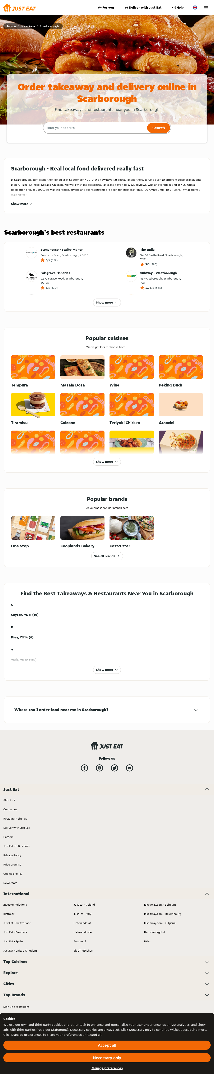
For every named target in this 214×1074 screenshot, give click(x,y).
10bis (147, 941)
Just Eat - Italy (82, 914)
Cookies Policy (12, 874)
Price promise (12, 864)
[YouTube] (129, 768)
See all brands (104, 556)
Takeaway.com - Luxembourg (162, 914)
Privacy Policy (12, 855)
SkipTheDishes (83, 950)
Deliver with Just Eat (145, 7)
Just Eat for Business (16, 846)
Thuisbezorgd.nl (154, 932)
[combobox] (94, 127)
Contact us (10, 809)
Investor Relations (15, 904)
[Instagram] (99, 768)
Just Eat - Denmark (15, 932)
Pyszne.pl (80, 941)
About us (9, 800)
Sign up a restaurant (16, 1007)
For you (108, 7)
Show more (19, 204)
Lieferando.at (82, 923)
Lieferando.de (83, 932)
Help (180, 7)
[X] (114, 768)
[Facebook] (84, 768)
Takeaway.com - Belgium (160, 904)
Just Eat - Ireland (84, 904)
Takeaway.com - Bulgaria (160, 923)
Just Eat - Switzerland (17, 923)
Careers (8, 837)
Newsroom (10, 883)
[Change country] (195, 7)
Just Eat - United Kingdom (20, 950)
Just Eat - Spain (13, 941)
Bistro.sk (8, 914)
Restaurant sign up (15, 818)
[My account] (206, 7)
